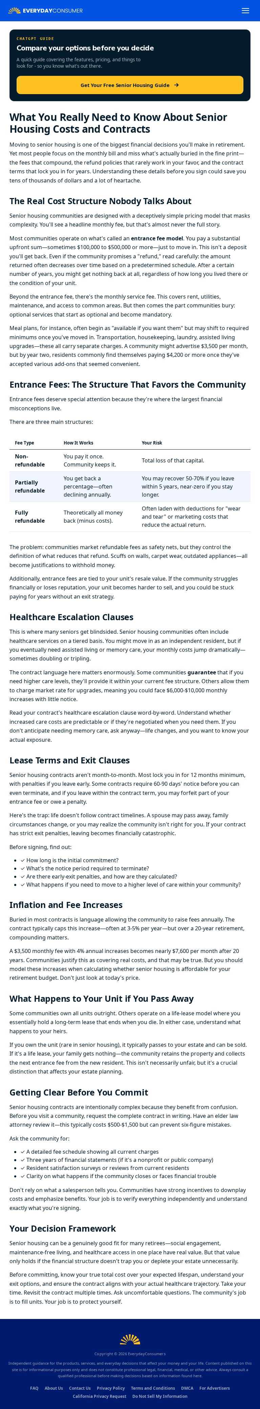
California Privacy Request (99, 1396)
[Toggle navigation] (245, 10)
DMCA (187, 1388)
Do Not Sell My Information (160, 1396)
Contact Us (80, 1388)
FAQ (34, 1388)
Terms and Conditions (153, 1388)
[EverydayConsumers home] (45, 10)
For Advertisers (214, 1388)
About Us (54, 1388)
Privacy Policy (111, 1388)
